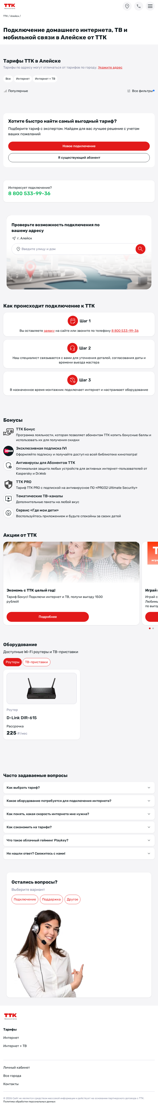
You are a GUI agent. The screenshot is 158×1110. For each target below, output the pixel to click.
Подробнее (48, 617)
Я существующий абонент (79, 158)
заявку (49, 331)
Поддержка (51, 899)
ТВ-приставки (36, 662)
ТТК (5, 16)
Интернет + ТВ (45, 78)
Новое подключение (79, 146)
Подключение (25, 899)
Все (8, 78)
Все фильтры (142, 91)
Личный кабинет (16, 1067)
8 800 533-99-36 (29, 193)
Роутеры (12, 662)
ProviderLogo (17, 6)
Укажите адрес (110, 67)
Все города (12, 1076)
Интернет (23, 78)
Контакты (11, 1084)
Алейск (14, 16)
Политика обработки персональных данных (29, 1101)
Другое (72, 899)
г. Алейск (24, 238)
